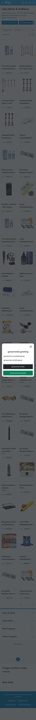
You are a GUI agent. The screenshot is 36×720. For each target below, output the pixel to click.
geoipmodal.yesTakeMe (18, 373)
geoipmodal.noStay (18, 367)
